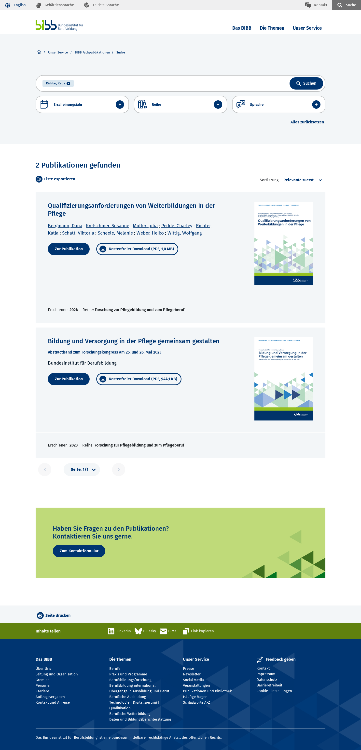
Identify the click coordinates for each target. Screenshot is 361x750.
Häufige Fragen (195, 697)
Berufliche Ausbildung (127, 697)
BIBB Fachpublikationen (92, 52)
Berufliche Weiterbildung (130, 713)
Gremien (43, 680)
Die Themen (272, 28)
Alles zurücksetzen (307, 122)
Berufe (114, 668)
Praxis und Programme (128, 674)
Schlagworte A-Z (196, 702)
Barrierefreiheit (269, 685)
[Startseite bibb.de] (67, 25)
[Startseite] (39, 52)
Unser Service (307, 28)
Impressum (266, 674)
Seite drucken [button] (57, 615)
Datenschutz (267, 679)
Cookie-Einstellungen (274, 691)
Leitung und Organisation (57, 674)
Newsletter (192, 674)
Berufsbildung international (132, 685)
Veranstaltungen (196, 685)
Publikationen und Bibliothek (207, 691)
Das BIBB (241, 28)
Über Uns (43, 668)
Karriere (42, 691)
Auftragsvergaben (50, 697)
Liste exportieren (59, 179)
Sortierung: (269, 180)
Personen (44, 685)
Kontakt (263, 668)
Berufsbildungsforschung (130, 680)
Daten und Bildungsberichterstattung (140, 719)
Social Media (193, 680)
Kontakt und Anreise (53, 702)
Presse (188, 668)
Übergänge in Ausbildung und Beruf (139, 691)
